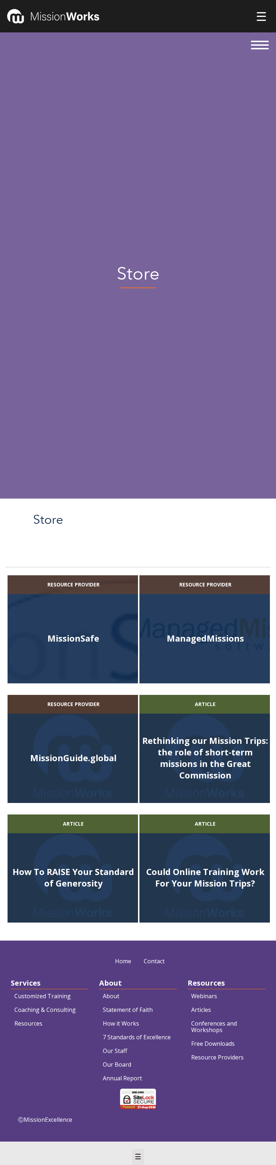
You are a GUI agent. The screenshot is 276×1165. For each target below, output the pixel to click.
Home (123, 961)
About (111, 996)
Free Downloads (213, 1043)
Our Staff (115, 1051)
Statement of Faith (128, 1009)
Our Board (117, 1064)
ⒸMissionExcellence (45, 1119)
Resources (28, 1023)
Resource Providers (217, 1057)
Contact (154, 961)
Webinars (204, 996)
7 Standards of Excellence (137, 1037)
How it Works (121, 1023)
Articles (201, 1009)
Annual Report (122, 1078)
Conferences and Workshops (214, 1026)
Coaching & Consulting (45, 1009)
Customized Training (42, 996)
